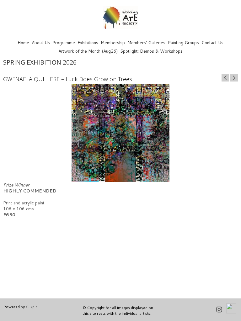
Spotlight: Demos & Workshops (151, 51)
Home (23, 42)
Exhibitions (88, 42)
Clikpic (31, 306)
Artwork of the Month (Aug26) (88, 51)
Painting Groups (183, 42)
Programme (63, 42)
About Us (41, 42)
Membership (113, 42)
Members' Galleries (146, 42)
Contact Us (212, 42)
